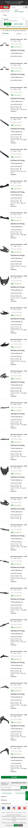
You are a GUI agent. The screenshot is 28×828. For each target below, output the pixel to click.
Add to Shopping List (17, 53)
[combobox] (18, 7)
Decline (20, 825)
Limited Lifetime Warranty (16, 56)
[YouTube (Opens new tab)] (19, 808)
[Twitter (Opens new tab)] (9, 808)
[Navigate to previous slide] (2, 2)
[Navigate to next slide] (26, 2)
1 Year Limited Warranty (16, 763)
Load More (14, 777)
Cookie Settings (9, 825)
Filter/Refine (5, 33)
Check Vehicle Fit (17, 47)
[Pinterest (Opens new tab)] (24, 808)
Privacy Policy (23, 822)
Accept (16, 825)
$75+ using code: (14, 2)
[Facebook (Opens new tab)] (3, 808)
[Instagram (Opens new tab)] (14, 808)
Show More (13, 111)
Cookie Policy (15, 822)
